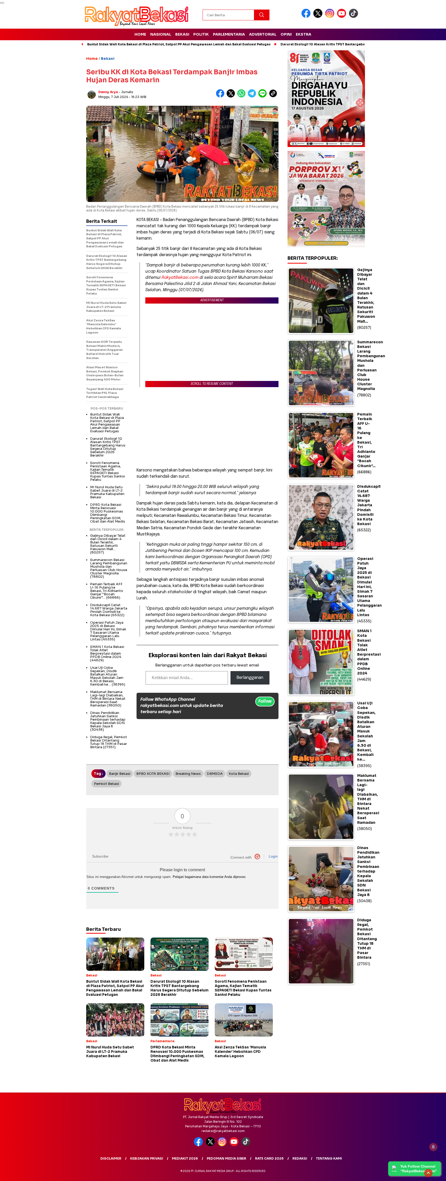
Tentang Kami (329, 1158)
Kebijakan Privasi (146, 1158)
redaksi (299, 1158)
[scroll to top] (428, 1173)
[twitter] (318, 17)
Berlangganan (250, 677)
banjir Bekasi (119, 773)
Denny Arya (108, 92)
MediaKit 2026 (185, 1158)
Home (140, 34)
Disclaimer (110, 1158)
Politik (201, 34)
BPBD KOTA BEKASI (153, 773)
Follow (265, 701)
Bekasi (182, 34)
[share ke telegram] (253, 96)
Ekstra (303, 34)
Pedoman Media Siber (226, 1158)
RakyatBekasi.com (180, 277)
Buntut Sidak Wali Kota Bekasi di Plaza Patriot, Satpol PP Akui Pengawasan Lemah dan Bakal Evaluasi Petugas (178, 44)
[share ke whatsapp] (242, 96)
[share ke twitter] (232, 96)
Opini (286, 34)
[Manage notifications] (433, 1147)
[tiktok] (354, 17)
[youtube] (342, 17)
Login (273, 856)
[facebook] (306, 17)
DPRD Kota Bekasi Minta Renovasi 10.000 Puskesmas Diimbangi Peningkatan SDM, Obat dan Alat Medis (107, 513)
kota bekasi (239, 773)
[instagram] (330, 17)
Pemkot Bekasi (106, 783)
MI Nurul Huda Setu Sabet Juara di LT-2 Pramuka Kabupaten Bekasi (107, 492)
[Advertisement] (207, 427)
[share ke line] (263, 96)
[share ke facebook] (221, 96)
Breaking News (188, 773)
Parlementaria (229, 34)
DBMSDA (215, 773)
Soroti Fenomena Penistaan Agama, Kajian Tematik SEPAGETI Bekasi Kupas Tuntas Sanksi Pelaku (107, 471)
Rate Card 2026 (269, 1158)
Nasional (160, 34)
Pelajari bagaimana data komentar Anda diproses (209, 877)
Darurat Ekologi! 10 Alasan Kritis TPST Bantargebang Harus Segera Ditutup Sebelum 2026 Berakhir (107, 447)
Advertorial (262, 34)
